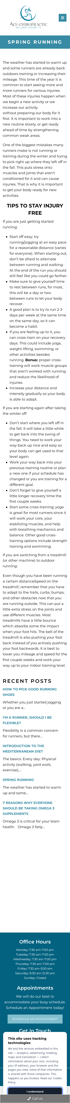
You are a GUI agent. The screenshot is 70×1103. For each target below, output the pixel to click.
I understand (35, 1091)
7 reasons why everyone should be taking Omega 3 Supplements (28, 808)
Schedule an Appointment (35, 1019)
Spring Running (18, 780)
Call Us (37, 1098)
